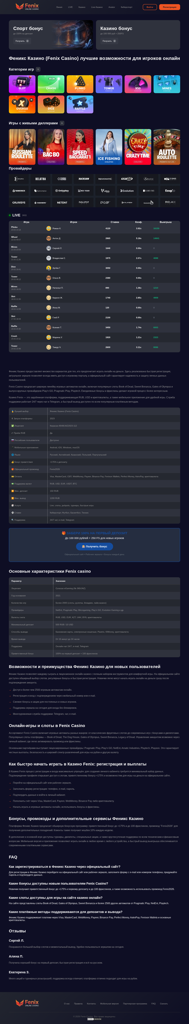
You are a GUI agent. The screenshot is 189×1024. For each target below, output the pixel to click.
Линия (59, 7)
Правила (78, 1003)
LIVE (70, 7)
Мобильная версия (109, 1003)
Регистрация (169, 7)
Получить (20, 41)
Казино (82, 7)
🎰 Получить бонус (94, 546)
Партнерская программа (135, 1003)
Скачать (164, 1003)
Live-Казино (97, 7)
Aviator (112, 7)
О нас (67, 1003)
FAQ (153, 1003)
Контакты (91, 1003)
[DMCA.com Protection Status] (94, 1020)
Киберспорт (126, 7)
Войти (150, 7)
